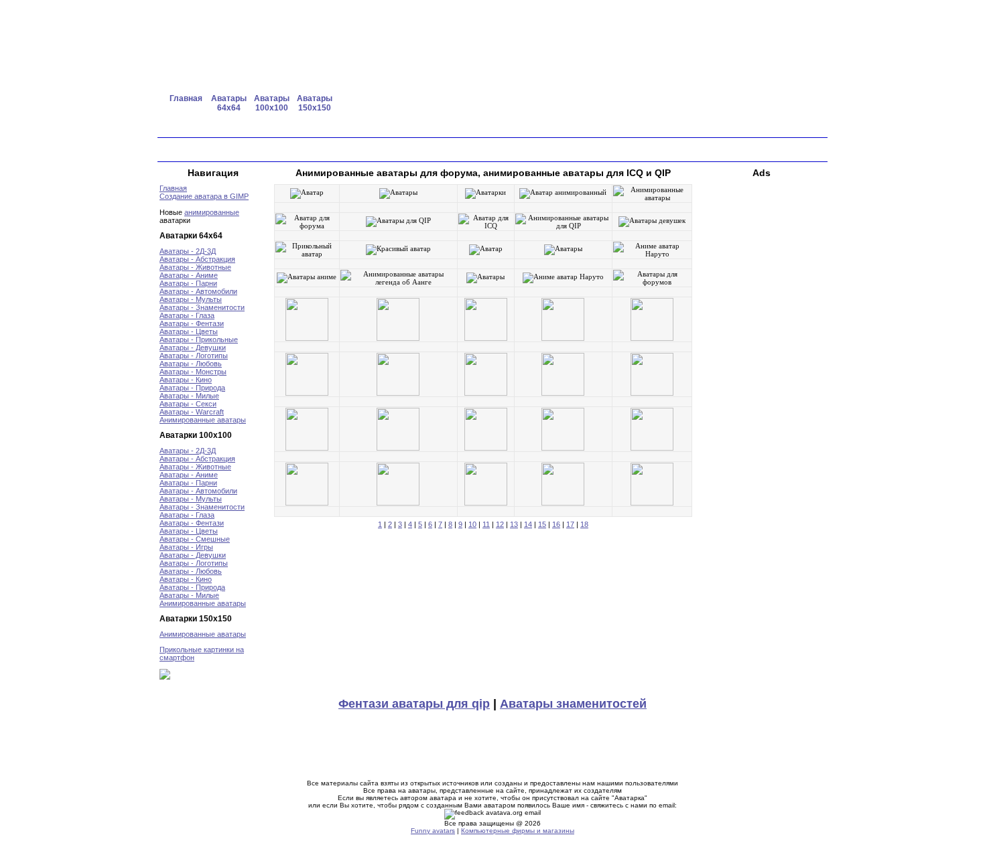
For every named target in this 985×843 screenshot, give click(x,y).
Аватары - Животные (195, 267)
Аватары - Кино (185, 380)
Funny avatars (433, 830)
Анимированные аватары (202, 420)
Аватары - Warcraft (191, 412)
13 (514, 524)
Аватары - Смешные (194, 539)
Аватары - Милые (189, 396)
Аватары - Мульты (190, 299)
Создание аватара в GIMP (204, 196)
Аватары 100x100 (271, 103)
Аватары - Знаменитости (202, 307)
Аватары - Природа (192, 388)
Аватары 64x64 (229, 103)
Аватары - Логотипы (193, 356)
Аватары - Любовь (190, 364)
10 (472, 524)
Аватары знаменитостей (573, 703)
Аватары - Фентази (191, 323)
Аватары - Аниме (188, 275)
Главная (186, 98)
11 (486, 524)
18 (584, 524)
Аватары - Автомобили (198, 291)
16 (556, 524)
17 (570, 524)
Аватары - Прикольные (198, 339)
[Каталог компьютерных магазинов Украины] (164, 677)
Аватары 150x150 (314, 103)
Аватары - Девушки (192, 347)
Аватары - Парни (188, 283)
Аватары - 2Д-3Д (187, 251)
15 (542, 524)
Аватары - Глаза (186, 315)
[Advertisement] (599, 104)
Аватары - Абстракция (197, 259)
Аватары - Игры (186, 547)
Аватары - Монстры (192, 372)
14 (528, 524)
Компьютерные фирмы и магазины (517, 830)
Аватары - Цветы (188, 331)
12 (500, 524)
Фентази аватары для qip (414, 703)
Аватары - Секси (187, 404)
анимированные (211, 212)
